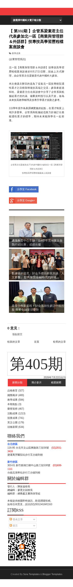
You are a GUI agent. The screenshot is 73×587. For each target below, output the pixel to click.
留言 (15, 525)
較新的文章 (13, 341)
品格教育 (12, 390)
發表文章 (17, 519)
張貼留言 (17, 334)
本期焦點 (12, 404)
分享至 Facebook (27, 189)
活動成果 (12, 413)
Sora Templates (31, 574)
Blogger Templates (52, 574)
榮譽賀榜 (12, 408)
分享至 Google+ (26, 200)
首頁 (36, 341)
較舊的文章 (59, 341)
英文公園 (12, 422)
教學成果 (16, 53)
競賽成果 (12, 417)
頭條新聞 (12, 426)
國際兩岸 (12, 395)
